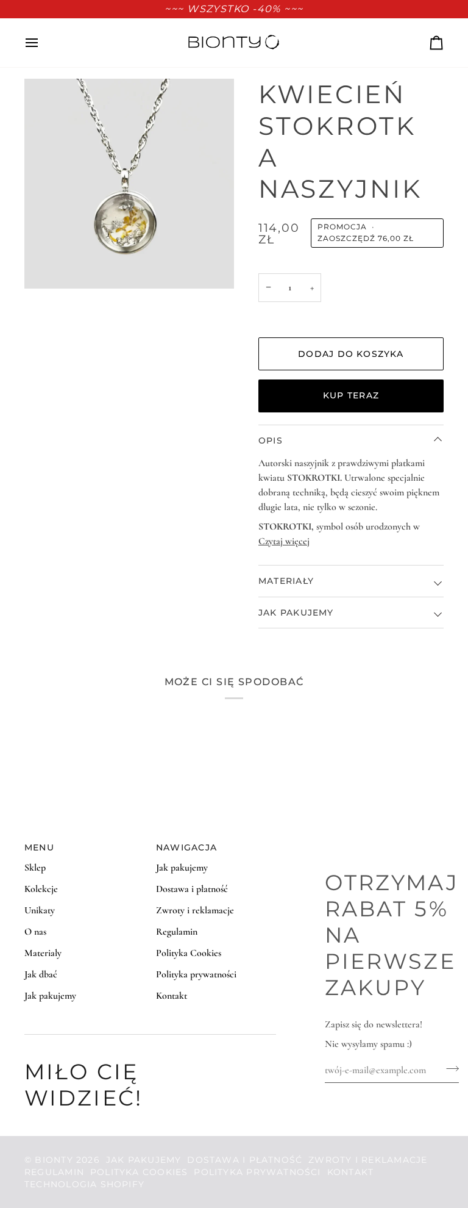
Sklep (35, 867)
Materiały (286, 581)
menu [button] (39, 847)
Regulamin (176, 932)
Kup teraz (351, 395)
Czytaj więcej (284, 541)
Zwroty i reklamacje (195, 910)
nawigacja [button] (186, 847)
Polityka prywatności (196, 974)
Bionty (54, 1160)
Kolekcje (41, 889)
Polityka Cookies (188, 953)
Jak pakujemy (296, 612)
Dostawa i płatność (192, 889)
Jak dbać (40, 974)
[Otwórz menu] (42, 42)
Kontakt (171, 996)
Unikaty (39, 910)
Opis (270, 440)
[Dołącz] (449, 1068)
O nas (35, 932)
